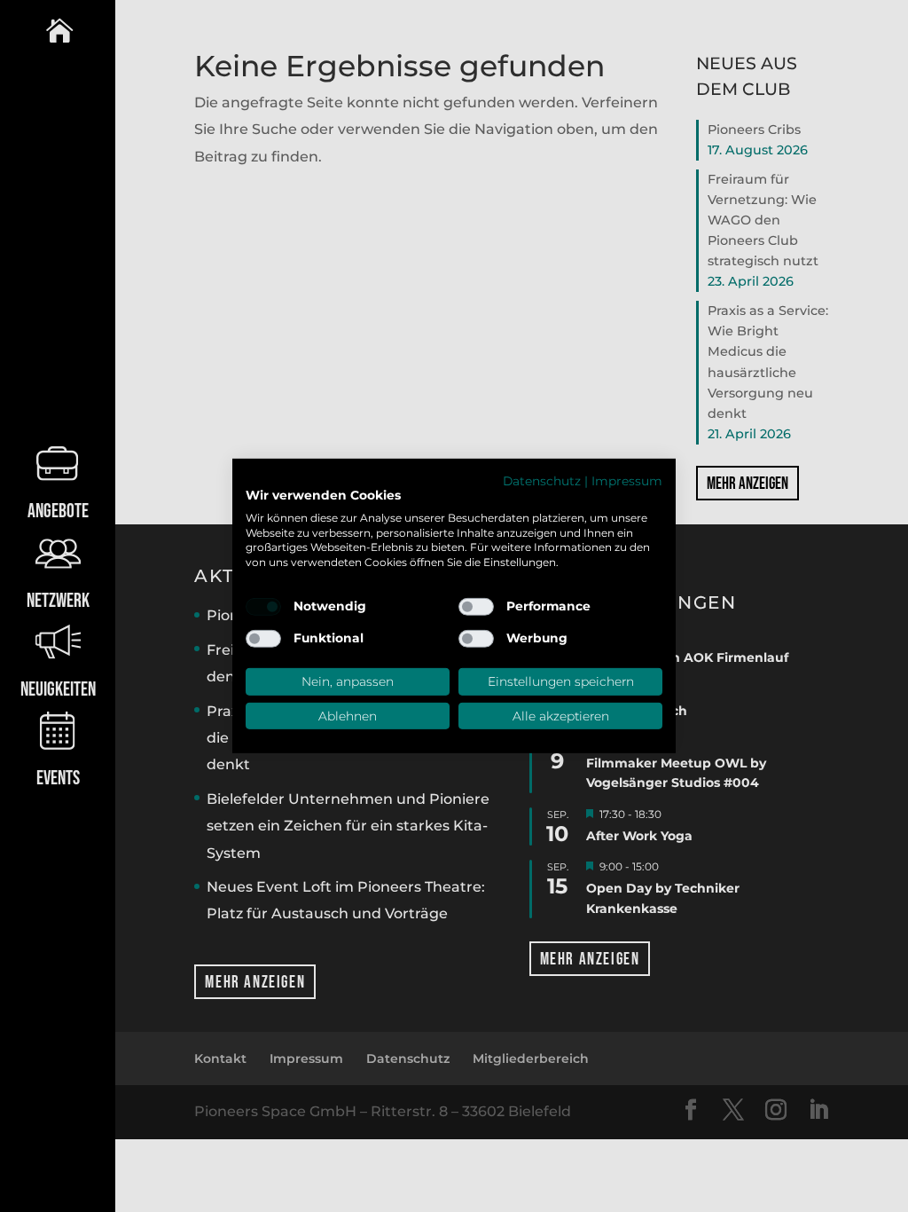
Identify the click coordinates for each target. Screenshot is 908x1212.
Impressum (626, 481)
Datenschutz (542, 481)
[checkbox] (263, 607)
